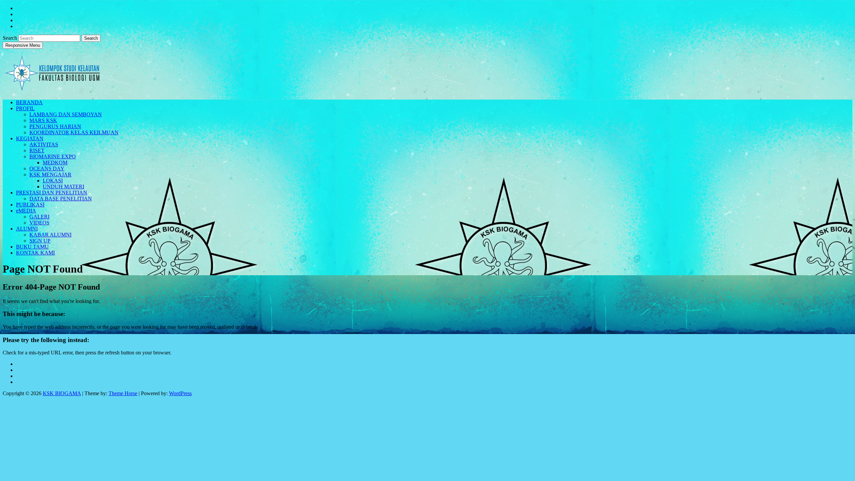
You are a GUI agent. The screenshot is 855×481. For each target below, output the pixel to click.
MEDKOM (55, 162)
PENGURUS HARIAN (55, 126)
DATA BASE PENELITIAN (60, 198)
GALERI (39, 216)
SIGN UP (39, 241)
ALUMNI (27, 228)
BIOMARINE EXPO (52, 156)
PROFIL (25, 108)
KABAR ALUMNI (50, 234)
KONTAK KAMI (35, 253)
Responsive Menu (22, 45)
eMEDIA (26, 210)
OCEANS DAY (46, 168)
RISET (36, 150)
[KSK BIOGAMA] (53, 88)
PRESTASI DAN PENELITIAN (51, 192)
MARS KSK (43, 120)
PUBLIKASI (30, 204)
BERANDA (29, 102)
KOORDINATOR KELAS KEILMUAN (74, 132)
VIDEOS (39, 222)
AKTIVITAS (43, 144)
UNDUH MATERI (63, 186)
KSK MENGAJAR (50, 174)
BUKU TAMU (32, 247)
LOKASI (53, 180)
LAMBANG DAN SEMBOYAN (65, 114)
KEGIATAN (29, 138)
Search (10, 38)
